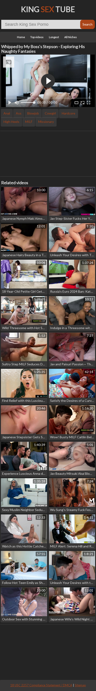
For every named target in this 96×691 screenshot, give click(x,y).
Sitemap (80, 685)
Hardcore (68, 113)
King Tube (48, 9)
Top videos (37, 37)
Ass (18, 113)
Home (21, 37)
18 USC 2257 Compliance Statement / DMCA (41, 685)
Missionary (46, 122)
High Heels (11, 122)
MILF (28, 122)
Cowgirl (50, 113)
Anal (6, 113)
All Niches (70, 37)
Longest (54, 37)
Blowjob (33, 113)
